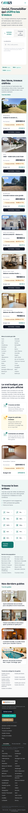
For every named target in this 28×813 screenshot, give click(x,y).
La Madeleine (5, 780)
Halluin (16, 788)
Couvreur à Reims (6, 573)
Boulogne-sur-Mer (20, 758)
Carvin (3, 795)
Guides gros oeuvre (20, 683)
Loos (16, 783)
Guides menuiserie (20, 677)
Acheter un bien (9, 33)
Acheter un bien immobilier (9, 726)
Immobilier (6, 744)
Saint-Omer (18, 795)
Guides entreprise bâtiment (6, 685)
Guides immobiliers (7, 688)
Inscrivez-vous (7, 720)
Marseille (17, 339)
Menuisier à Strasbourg (5, 569)
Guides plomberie (19, 673)
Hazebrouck (5, 783)
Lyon (3, 341)
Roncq (16, 800)
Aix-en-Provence (19, 359)
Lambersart (5, 771)
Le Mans (4, 361)
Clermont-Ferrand (20, 361)
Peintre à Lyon (18, 563)
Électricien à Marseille (20, 561)
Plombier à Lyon (19, 557)
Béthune (4, 773)
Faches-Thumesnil (7, 793)
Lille (15, 347)
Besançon (4, 371)
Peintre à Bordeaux (20, 565)
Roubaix (17, 751)
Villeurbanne (5, 357)
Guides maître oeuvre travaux (6, 680)
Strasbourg (4, 345)
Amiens (4, 365)
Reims (16, 349)
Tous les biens (6, 95)
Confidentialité (14, 811)
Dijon (3, 355)
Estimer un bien (7, 711)
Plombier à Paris (6, 557)
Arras (16, 761)
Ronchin (17, 790)
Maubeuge (18, 768)
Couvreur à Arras (19, 573)
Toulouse (17, 341)
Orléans (17, 371)
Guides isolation (6, 683)
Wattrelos (4, 763)
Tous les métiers (5, 545)
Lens (16, 763)
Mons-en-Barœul (19, 780)
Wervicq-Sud (18, 798)
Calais (16, 756)
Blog (3, 738)
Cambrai (17, 766)
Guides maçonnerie (20, 679)
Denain (4, 788)
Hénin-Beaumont (19, 771)
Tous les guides (6, 587)
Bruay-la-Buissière (7, 776)
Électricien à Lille (6, 563)
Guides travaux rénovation (6, 674)
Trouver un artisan (20, 33)
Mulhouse (17, 373)
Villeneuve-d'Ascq (7, 756)
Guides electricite (19, 685)
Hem (16, 793)
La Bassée (4, 800)
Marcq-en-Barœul (7, 766)
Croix (16, 785)
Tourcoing (4, 753)
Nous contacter (12, 809)
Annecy (4, 367)
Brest (3, 363)
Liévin (3, 768)
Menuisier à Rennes (20, 569)
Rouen (3, 373)
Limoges (17, 365)
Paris (3, 339)
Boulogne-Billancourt (7, 369)
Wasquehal (5, 790)
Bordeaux (4, 347)
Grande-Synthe (6, 785)
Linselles (4, 798)
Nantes (16, 343)
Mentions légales (22, 809)
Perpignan (17, 367)
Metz (16, 369)
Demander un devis (8, 716)
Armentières (18, 773)
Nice (3, 343)
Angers (16, 355)
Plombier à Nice (19, 559)
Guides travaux (6, 733)
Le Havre (4, 351)
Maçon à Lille (18, 567)
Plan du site (5, 809)
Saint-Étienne (18, 351)
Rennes (4, 349)
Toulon (3, 353)
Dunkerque (18, 753)
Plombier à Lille (5, 559)
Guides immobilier (7, 736)
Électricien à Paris (6, 561)
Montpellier (18, 345)
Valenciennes (5, 758)
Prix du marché (6, 728)
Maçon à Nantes (6, 567)
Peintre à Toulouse (7, 565)
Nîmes (3, 359)
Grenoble (17, 353)
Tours (16, 363)
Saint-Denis (18, 357)
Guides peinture (6, 677)
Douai (3, 761)
